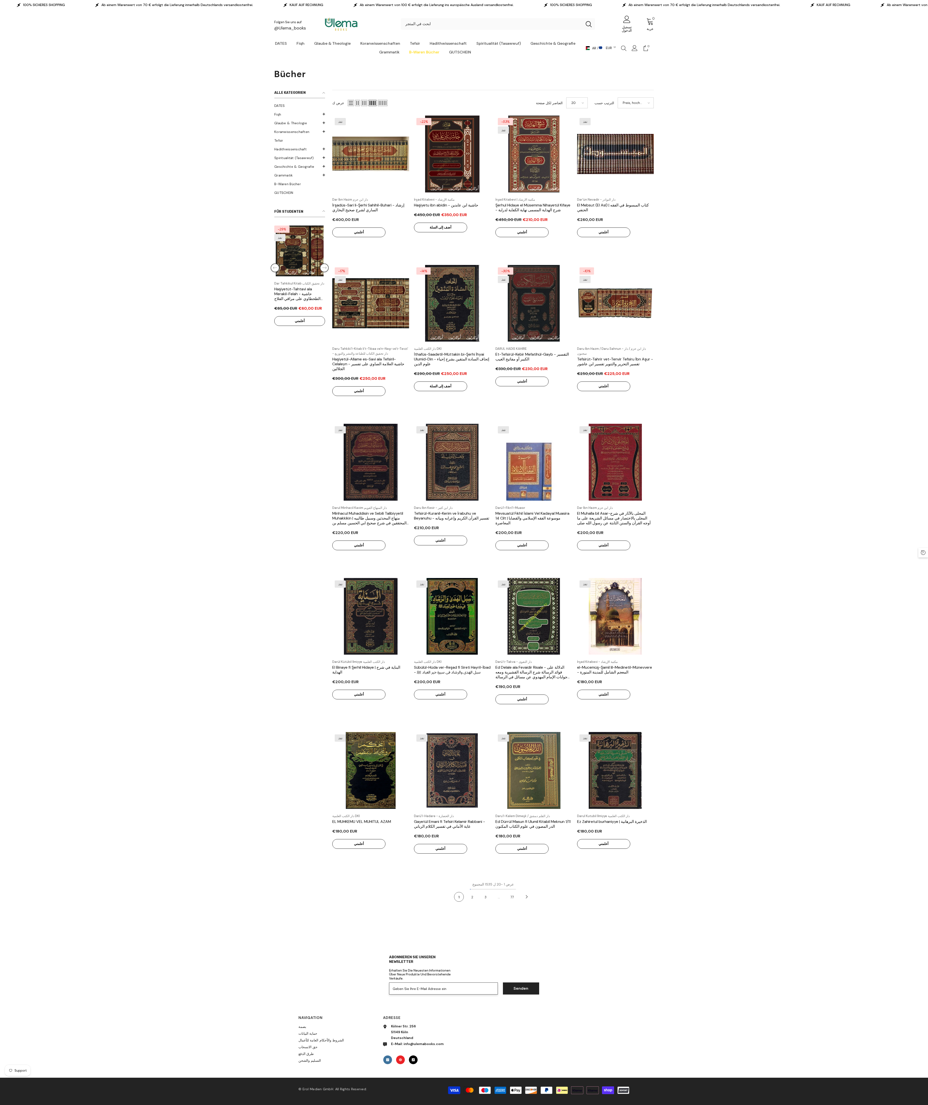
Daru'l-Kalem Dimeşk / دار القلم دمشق (522, 816)
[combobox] (491, 24)
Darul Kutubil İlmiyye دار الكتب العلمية (603, 816)
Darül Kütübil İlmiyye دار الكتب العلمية (358, 662)
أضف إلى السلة (440, 227)
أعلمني (300, 325)
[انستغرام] (387, 1059)
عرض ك (338, 103)
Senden (521, 988)
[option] (300, 285)
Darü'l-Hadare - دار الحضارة (434, 816)
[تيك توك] (413, 1059)
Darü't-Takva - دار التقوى (513, 662)
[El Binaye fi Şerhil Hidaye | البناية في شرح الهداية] (370, 616)
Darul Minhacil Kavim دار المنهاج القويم (359, 508)
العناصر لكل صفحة (549, 103)
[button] (299, 114)
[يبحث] (498, 24)
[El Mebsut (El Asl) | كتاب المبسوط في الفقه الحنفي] (615, 154)
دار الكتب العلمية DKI (428, 349)
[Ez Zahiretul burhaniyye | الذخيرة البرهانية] (615, 770)
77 (512, 897)
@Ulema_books (290, 28)
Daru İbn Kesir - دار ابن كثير (433, 508)
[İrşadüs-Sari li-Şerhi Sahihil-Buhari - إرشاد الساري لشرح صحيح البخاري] (370, 154)
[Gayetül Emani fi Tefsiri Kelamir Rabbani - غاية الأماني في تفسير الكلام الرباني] (452, 770)
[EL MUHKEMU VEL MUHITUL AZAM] (370, 770)
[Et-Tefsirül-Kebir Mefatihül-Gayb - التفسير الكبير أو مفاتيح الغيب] (533, 303)
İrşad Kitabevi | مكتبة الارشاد (515, 200)
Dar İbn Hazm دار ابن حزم (350, 200)
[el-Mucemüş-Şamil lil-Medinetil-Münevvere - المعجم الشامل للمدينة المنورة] (615, 616)
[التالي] (526, 897)
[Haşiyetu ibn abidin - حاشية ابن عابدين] (452, 154)
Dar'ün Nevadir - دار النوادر (596, 200)
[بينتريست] (400, 1059)
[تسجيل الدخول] (634, 48)
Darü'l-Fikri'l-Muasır (510, 508)
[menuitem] (299, 105)
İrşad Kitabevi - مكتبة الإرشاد (434, 200)
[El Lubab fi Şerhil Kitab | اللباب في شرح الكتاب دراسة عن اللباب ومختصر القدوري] (299, 251)
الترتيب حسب (604, 103)
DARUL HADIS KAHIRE (511, 349)
